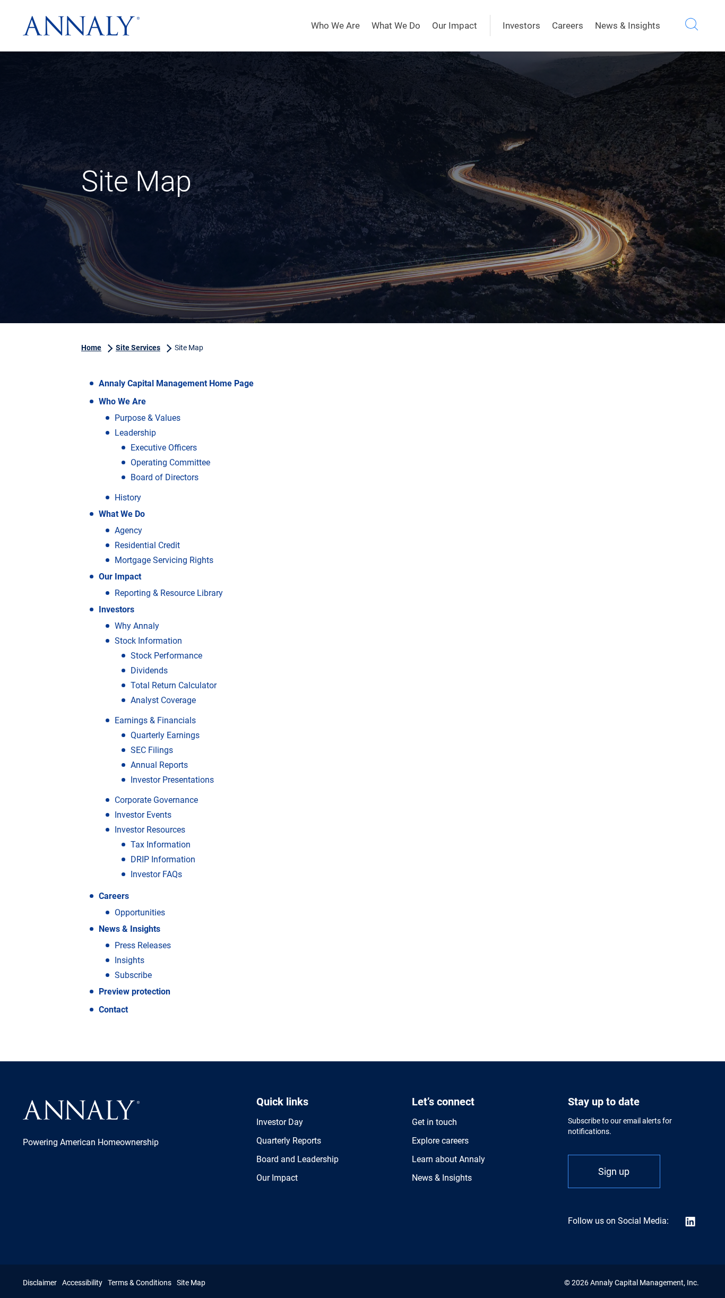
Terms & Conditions (139, 1282)
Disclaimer (40, 1282)
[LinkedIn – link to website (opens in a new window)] (684, 1221)
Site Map (191, 1282)
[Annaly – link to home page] (81, 26)
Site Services (138, 347)
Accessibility (82, 1282)
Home (91, 347)
